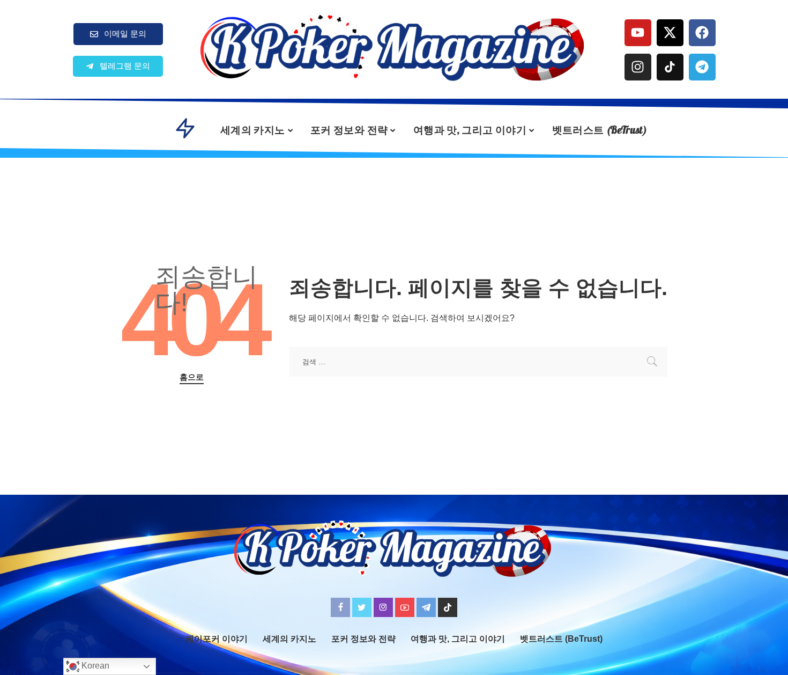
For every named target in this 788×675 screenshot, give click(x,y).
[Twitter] (361, 607)
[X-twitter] (670, 32)
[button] (118, 66)
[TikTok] (447, 607)
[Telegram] (702, 67)
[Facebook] (702, 32)
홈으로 (192, 377)
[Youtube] (638, 32)
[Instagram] (638, 67)
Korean (94, 665)
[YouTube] (404, 607)
